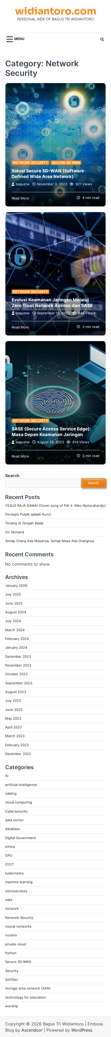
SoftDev (11, 980)
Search (12, 475)
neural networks (18, 926)
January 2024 (16, 647)
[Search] (102, 39)
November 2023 (18, 665)
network (12, 909)
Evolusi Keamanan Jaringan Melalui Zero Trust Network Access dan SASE (52, 302)
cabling (11, 793)
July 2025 (13, 594)
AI (6, 776)
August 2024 (15, 612)
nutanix (11, 935)
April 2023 (13, 727)
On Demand (14, 532)
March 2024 (15, 630)
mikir (9, 900)
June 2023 (13, 710)
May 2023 (13, 718)
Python (11, 953)
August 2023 (15, 692)
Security (11, 971)
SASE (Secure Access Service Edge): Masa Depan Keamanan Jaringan (51, 431)
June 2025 (13, 603)
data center (14, 820)
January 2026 (16, 586)
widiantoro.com (55, 11)
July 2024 (13, 621)
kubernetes (14, 873)
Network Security (30, 163)
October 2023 (16, 674)
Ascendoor (32, 1030)
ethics (10, 847)
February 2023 (17, 745)
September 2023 (18, 683)
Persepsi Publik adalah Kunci (28, 514)
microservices (16, 891)
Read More (20, 198)
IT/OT (9, 864)
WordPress (81, 1030)
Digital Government (20, 838)
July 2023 (13, 701)
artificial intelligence (21, 785)
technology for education (25, 997)
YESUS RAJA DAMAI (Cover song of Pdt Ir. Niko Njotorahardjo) (55, 506)
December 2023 (18, 656)
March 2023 (15, 736)
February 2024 (17, 639)
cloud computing (18, 802)
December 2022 (18, 754)
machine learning (19, 882)
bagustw (23, 184)
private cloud (15, 944)
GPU (8, 855)
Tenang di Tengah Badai (24, 523)
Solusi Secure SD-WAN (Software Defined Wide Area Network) (48, 173)
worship (11, 1006)
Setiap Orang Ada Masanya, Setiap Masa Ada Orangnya (49, 541)
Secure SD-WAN (66, 163)
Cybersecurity (16, 811)
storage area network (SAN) (28, 988)
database (12, 829)
